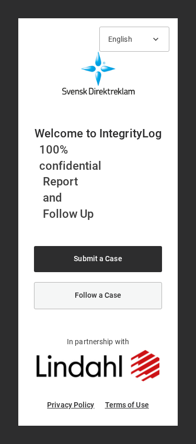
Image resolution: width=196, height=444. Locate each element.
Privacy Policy (70, 405)
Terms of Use (127, 405)
